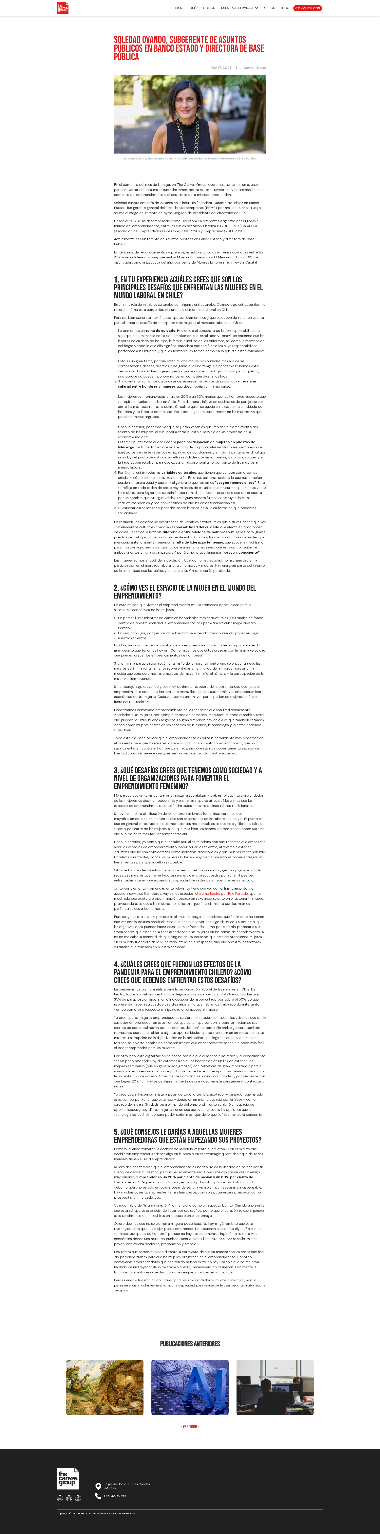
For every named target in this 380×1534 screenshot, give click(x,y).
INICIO (179, 8)
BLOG (285, 8)
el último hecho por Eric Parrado (221, 893)
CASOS (269, 8)
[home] (62, 8)
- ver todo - (190, 1427)
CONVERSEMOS (307, 8)
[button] (239, 8)
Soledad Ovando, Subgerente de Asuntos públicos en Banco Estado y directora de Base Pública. (190, 158)
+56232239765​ (115, 1496)
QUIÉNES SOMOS (202, 8)
